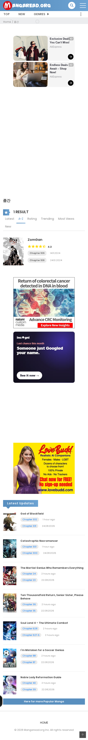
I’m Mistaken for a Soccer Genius (42, 650)
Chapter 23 (29, 580)
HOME (44, 723)
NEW (21, 14)
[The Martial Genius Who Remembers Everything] (9, 575)
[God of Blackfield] (9, 521)
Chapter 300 (30, 553)
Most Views (66, 219)
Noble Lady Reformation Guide (40, 677)
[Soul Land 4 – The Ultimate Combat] (9, 630)
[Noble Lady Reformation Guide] (9, 685)
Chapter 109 (37, 253)
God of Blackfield (32, 513)
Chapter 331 (29, 526)
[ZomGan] (13, 251)
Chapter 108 (37, 260)
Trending (47, 219)
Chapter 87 (29, 662)
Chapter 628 (30, 628)
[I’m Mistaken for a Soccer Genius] (9, 658)
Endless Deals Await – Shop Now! (59, 68)
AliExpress (56, 46)
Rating (32, 219)
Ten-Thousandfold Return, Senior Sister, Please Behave (51, 596)
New (8, 226)
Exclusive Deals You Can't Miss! (60, 40)
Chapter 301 (29, 546)
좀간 (16, 22)
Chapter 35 (29, 610)
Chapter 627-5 (31, 635)
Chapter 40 (29, 683)
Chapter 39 (29, 689)
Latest (9, 219)
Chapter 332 (30, 519)
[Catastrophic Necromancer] (9, 548)
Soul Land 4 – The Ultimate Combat (44, 623)
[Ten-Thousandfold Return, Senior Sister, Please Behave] (9, 603)
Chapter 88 (29, 655)
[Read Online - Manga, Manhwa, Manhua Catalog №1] (27, 5)
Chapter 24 (29, 573)
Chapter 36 (29, 604)
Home (7, 22)
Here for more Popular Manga (44, 701)
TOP (6, 14)
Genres (39, 14)
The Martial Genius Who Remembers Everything (51, 568)
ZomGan (35, 239)
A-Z (20, 219)
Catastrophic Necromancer (39, 541)
